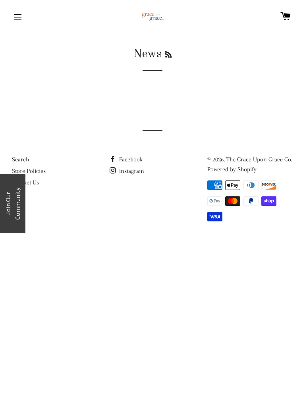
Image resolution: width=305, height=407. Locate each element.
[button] (12, 203)
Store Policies (29, 170)
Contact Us (25, 182)
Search (20, 159)
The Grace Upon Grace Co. (259, 159)
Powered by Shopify (232, 169)
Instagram (131, 170)
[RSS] (168, 55)
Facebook (130, 159)
